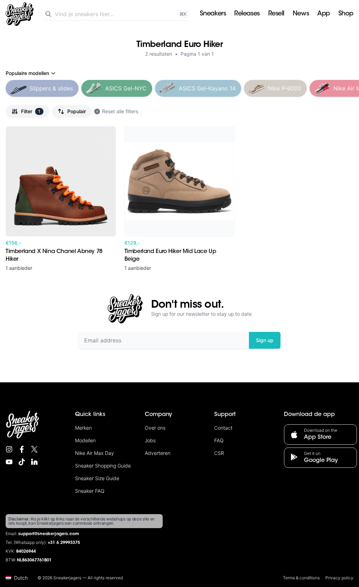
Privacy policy (339, 577)
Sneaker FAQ (89, 491)
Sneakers (213, 14)
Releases (246, 14)
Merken (83, 428)
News (301, 14)
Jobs (150, 440)
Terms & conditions (301, 577)
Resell (276, 14)
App (323, 14)
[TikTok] (21, 461)
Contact (223, 428)
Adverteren (157, 453)
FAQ (219, 440)
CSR (219, 453)
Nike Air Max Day (94, 453)
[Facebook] (21, 449)
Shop (345, 14)
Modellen (85, 440)
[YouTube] (9, 461)
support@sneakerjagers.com (48, 534)
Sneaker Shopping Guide (103, 466)
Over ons (155, 428)
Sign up (264, 340)
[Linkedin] (34, 461)
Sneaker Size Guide (97, 478)
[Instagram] (9, 449)
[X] (34, 449)
